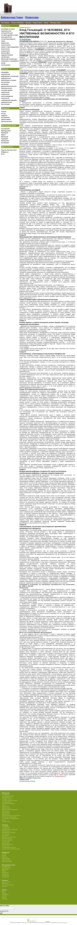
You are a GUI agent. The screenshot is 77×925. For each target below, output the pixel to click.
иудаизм (4, 115)
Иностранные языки (9, 125)
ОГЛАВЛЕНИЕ (25, 39)
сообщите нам (64, 922)
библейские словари (8, 80)
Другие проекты (7, 147)
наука (3, 41)
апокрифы (5, 72)
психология (5, 49)
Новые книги (37, 22)
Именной (5, 883)
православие (6, 119)
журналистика (6, 31)
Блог (3, 154)
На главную (5, 22)
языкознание (5, 65)
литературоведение (8, 39)
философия (5, 53)
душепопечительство (9, 86)
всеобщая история (8, 29)
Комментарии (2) (25, 27)
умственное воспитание (27, 781)
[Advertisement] (10, 189)
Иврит (3, 135)
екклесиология (6, 88)
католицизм (5, 117)
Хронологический (8, 885)
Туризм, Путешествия (9, 150)
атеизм (3, 111)
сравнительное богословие (11, 849)
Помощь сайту (55, 22)
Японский (4, 137)
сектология (5, 98)
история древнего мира (9, 35)
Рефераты (5, 152)
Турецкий (4, 139)
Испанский (5, 141)
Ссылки (4, 896)
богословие (5, 82)
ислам (3, 113)
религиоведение (7, 96)
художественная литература (11, 815)
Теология (5, 69)
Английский (5, 129)
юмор (3, 63)
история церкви (7, 90)
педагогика (5, 43)
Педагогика (31, 17)
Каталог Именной (17, 22)
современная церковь (9, 100)
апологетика (5, 74)
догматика (5, 84)
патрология (5, 94)
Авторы (28, 22)
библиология (6, 78)
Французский (6, 131)
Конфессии (6, 108)
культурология (6, 37)
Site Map (4, 899)
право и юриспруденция (10, 47)
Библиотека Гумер (12, 17)
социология (5, 51)
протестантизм (6, 121)
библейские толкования (9, 76)
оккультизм (5, 92)
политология (5, 45)
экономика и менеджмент (10, 61)
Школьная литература (9, 59)
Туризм (4, 893)
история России (7, 33)
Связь (46, 22)
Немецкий (4, 133)
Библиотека (6, 26)
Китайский (5, 142)
